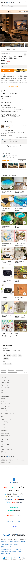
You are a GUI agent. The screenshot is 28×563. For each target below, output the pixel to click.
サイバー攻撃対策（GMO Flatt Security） (8, 551)
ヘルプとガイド (5, 444)
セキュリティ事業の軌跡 (5, 553)
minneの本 (4, 427)
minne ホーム (3, 369)
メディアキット (8, 462)
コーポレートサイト (10, 521)
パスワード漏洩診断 (5, 544)
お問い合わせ (4, 451)
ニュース (3, 424)
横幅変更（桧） (4, 63)
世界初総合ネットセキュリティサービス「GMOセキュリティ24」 (13, 541)
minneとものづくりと (6, 419)
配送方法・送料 (5, 102)
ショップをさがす (5, 387)
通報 (14, 49)
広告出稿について (5, 433)
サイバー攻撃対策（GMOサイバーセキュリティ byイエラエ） (12, 549)
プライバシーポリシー (15, 460)
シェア (4, 49)
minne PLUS (4, 408)
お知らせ (3, 441)
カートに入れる (7, 70)
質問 (9, 49)
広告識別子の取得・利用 (6, 460)
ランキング (4, 390)
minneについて (5, 380)
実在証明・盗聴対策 (5, 547)
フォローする (22, 160)
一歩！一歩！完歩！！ (7, 53)
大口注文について (5, 435)
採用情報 (3, 462)
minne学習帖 (4, 422)
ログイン (21, 2)
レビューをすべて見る (14, 146)
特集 (2, 392)
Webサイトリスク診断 (14, 544)
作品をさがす (4, 385)
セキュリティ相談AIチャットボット (7, 546)
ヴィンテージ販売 (5, 403)
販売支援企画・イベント (7, 413)
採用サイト (19, 521)
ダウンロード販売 (5, 406)
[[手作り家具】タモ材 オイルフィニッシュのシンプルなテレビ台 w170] (14, 127)
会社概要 (22, 460)
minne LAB (4, 411)
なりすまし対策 (20, 551)
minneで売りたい (5, 398)
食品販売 (3, 401)
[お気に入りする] (25, 54)
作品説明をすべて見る (13, 86)
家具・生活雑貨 (6, 350)
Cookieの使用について (16, 459)
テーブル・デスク (16, 350)
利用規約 (3, 446)
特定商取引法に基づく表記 (6, 459)
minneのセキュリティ (6, 449)
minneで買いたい (5, 382)
